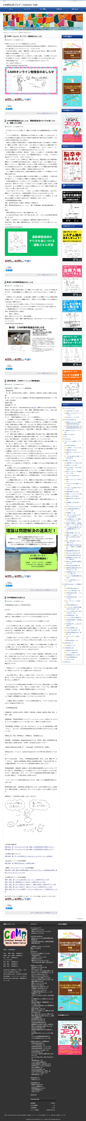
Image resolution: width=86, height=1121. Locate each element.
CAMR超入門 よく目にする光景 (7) (41, 1065)
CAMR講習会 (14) (69, 648)
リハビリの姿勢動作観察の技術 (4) (40, 1036)
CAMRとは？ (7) (70, 645)
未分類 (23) (67, 662)
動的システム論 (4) (69, 434)
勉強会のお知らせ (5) (72, 650)
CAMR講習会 (20, 32)
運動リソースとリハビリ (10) (74, 494)
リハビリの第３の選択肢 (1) (73, 617)
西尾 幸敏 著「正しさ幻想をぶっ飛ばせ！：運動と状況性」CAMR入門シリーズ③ (30, 884)
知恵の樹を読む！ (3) (72, 640)
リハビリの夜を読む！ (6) (73, 590)
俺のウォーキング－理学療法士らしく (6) (42, 972)
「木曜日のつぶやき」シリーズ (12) (40, 946)
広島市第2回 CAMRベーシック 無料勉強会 (23, 381)
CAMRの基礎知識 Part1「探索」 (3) (40, 1071)
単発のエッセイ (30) (71, 465)
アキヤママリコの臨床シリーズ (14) (40, 953)
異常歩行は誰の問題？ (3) (73, 565)
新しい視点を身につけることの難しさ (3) (42, 1014)
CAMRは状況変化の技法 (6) (73, 555)
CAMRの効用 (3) (70, 445)
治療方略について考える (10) (74, 463)
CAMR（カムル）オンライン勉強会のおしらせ (24, 36)
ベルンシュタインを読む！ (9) (39, 1072)
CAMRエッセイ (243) (70, 460)
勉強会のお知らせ (27, 32)
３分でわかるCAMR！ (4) (73, 630)
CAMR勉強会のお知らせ (16, 597)
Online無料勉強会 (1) (72, 657)
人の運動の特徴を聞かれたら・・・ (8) (41, 991)
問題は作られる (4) (71, 450)
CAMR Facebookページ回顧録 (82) (40, 1041)
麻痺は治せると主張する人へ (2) (40, 986)
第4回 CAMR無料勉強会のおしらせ (20, 282)
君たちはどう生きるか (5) (73, 553)
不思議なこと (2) (70, 512)
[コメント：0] (54, 113)
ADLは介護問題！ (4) (72, 628)
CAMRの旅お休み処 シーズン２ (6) (41, 1046)
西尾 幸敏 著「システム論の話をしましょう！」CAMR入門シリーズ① (27, 879)
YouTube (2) (67, 439)
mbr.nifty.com (32, 407)
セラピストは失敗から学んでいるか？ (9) (42, 979)
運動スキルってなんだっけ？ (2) (40, 960)
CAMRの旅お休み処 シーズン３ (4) (41, 1048)
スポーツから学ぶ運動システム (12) (40, 977)
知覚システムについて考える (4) (40, 976)
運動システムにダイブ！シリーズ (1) (41, 931)
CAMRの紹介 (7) (68, 643)
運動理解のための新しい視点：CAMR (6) (42, 1024)
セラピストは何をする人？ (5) (39, 974)
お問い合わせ (75, 9)
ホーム (11, 9)
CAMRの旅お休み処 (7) (72, 588)
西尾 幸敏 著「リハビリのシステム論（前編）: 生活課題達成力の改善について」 (29, 847)
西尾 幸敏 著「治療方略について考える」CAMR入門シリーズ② (25, 882)
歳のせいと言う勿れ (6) (72, 496)
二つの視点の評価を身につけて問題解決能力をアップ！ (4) (74, 528)
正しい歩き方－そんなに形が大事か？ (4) (42, 970)
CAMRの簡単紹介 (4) (72, 605)
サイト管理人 (43, 9)
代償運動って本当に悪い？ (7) (39, 988)
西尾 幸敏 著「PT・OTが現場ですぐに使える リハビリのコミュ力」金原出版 (28, 856)
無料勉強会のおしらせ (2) (73, 655)
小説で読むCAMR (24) (70, 419)
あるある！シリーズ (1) (72, 417)
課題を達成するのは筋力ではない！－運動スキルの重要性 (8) (74, 546)
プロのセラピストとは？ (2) (73, 506)
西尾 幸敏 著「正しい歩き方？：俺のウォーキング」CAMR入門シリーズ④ (28, 887)
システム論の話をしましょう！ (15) (40, 1038)
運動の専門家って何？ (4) (73, 533)
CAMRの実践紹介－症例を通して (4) (41, 1064)
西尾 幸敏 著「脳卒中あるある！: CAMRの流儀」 (20, 863)
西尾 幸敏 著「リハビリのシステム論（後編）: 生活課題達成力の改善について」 (29, 849)
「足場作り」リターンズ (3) (73, 447)
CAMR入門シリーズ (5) (72, 411)
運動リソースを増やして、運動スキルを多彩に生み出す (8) (74, 536)
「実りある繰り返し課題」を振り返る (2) (42, 962)
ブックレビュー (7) (69, 408)
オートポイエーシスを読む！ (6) (40, 1050)
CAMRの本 (59, 9)
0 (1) (65, 436)
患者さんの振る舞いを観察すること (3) (41, 1026)
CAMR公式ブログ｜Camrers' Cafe (20, 5)
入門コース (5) (70, 659)
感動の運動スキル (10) (72, 491)
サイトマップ (27, 9)
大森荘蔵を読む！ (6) (72, 615)
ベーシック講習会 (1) (72, 652)
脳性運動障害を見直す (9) (73, 550)
